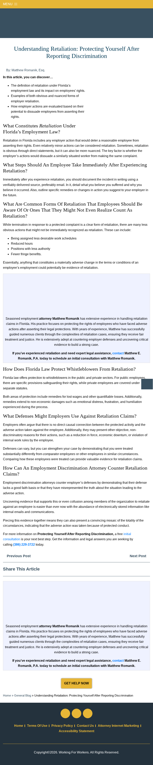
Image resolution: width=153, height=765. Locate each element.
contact (118, 353)
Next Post (138, 556)
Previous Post (18, 556)
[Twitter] (133, 569)
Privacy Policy (62, 725)
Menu (8, 4)
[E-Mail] (147, 569)
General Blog (22, 695)
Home (7, 695)
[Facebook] (126, 569)
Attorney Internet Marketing (118, 725)
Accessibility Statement (76, 731)
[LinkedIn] (140, 569)
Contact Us (85, 725)
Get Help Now (76, 683)
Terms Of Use (37, 725)
